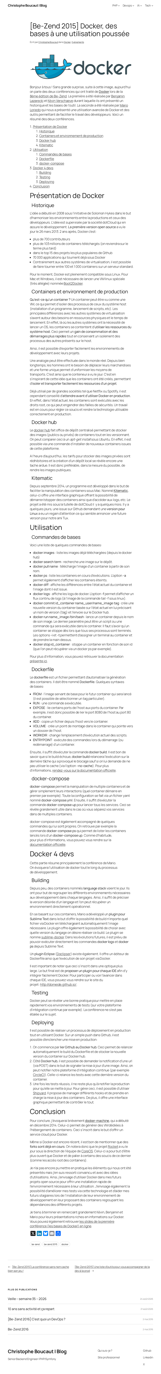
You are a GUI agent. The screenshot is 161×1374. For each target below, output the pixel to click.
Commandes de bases (55, 154)
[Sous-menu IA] (141, 5)
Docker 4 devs (43, 168)
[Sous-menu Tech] (152, 5)
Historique (47, 131)
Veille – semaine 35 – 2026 (27, 1299)
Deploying (46, 181)
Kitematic (46, 145)
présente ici (38, 661)
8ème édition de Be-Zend (48, 96)
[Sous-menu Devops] (133, 5)
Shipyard (39, 1093)
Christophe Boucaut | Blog (27, 5)
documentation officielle (48, 844)
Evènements (78, 42)
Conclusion (41, 186)
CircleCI (39, 1074)
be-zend (36, 1244)
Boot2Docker (73, 283)
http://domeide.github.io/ (58, 984)
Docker (67, 42)
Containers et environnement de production (71, 135)
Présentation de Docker (50, 126)
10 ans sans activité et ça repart (31, 1309)
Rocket (113, 1146)
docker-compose (51, 163)
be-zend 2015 (50, 1244)
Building (45, 172)
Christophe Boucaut (48, 42)
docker (64, 1244)
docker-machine (97, 1120)
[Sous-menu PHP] (119, 5)
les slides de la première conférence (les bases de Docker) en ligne (72, 1223)
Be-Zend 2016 (18, 1329)
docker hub (42, 430)
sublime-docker (52, 937)
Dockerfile (46, 159)
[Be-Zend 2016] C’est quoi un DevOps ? (36, 1319)
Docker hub (47, 140)
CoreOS (87, 1151)
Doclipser (64, 954)
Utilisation (40, 149)
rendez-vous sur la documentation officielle (84, 770)
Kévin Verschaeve (60, 100)
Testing (44, 177)
